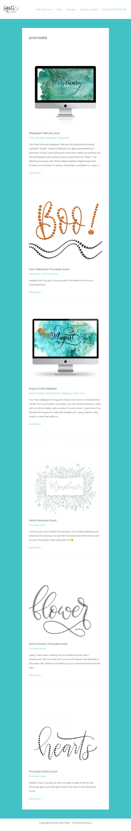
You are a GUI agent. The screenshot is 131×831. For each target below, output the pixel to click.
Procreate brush (49, 274)
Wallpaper (51, 138)
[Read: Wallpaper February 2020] (65, 91)
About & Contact (88, 9)
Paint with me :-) (44, 9)
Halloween (34, 274)
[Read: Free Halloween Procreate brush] (65, 227)
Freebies (70, 9)
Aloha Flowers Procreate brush (48, 643)
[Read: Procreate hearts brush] (65, 729)
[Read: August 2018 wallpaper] (65, 346)
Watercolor (63, 138)
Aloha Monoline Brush (43, 520)
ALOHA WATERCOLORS (114, 9)
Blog (59, 9)
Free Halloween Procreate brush (49, 269)
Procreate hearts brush (43, 771)
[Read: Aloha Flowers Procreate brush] (65, 601)
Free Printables (37, 138)
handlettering (53, 393)
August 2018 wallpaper (43, 388)
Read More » (35, 173)
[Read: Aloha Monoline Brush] (65, 478)
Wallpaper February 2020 (44, 133)
